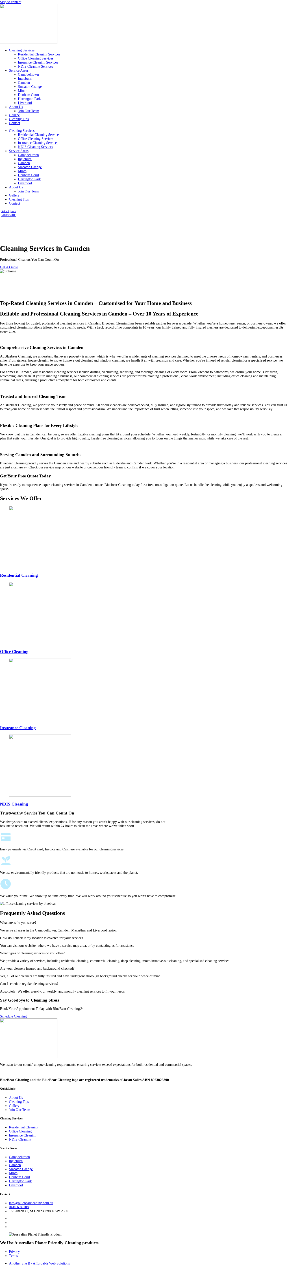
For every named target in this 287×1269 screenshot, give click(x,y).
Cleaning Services (22, 50)
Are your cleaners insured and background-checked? (37, 968)
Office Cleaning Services (35, 58)
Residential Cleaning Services (39, 54)
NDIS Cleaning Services (35, 66)
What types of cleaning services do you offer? (32, 953)
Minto (22, 91)
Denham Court (28, 95)
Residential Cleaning (19, 575)
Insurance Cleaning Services (38, 62)
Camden (24, 82)
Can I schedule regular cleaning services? (29, 984)
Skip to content (10, 2)
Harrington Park (29, 99)
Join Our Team (28, 111)
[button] (143, 923)
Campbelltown (28, 74)
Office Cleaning (14, 651)
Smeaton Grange (30, 86)
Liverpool (25, 103)
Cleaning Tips (19, 119)
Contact (14, 123)
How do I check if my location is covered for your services (41, 938)
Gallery (14, 115)
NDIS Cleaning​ (14, 804)
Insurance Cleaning (18, 727)
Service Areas (18, 70)
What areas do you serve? (18, 923)
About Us (16, 107)
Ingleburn (25, 78)
